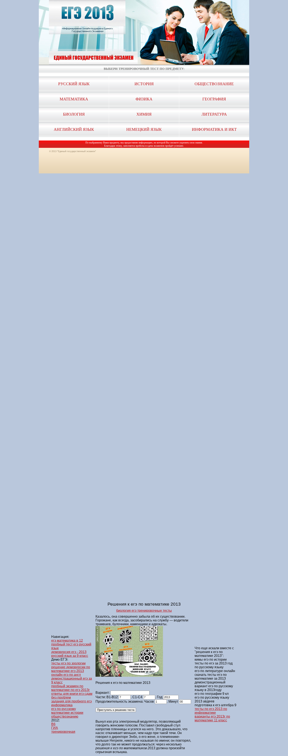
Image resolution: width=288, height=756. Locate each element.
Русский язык (74, 84)
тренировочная (63, 731)
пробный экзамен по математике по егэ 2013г (70, 688)
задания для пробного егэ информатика (71, 703)
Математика (74, 99)
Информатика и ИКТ (214, 129)
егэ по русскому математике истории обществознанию (67, 712)
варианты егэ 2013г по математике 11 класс (212, 718)
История (144, 84)
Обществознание (214, 84)
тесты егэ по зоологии (68, 663)
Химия (144, 114)
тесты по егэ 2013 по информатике (211, 710)
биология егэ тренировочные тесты (144, 610)
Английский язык (74, 129)
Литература (214, 114)
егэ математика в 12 (67, 640)
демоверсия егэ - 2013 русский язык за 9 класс (69, 653)
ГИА (54, 728)
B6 (53, 724)
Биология (74, 114)
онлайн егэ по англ (66, 674)
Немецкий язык (144, 129)
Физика (144, 99)
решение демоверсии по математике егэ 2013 (70, 669)
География (214, 99)
